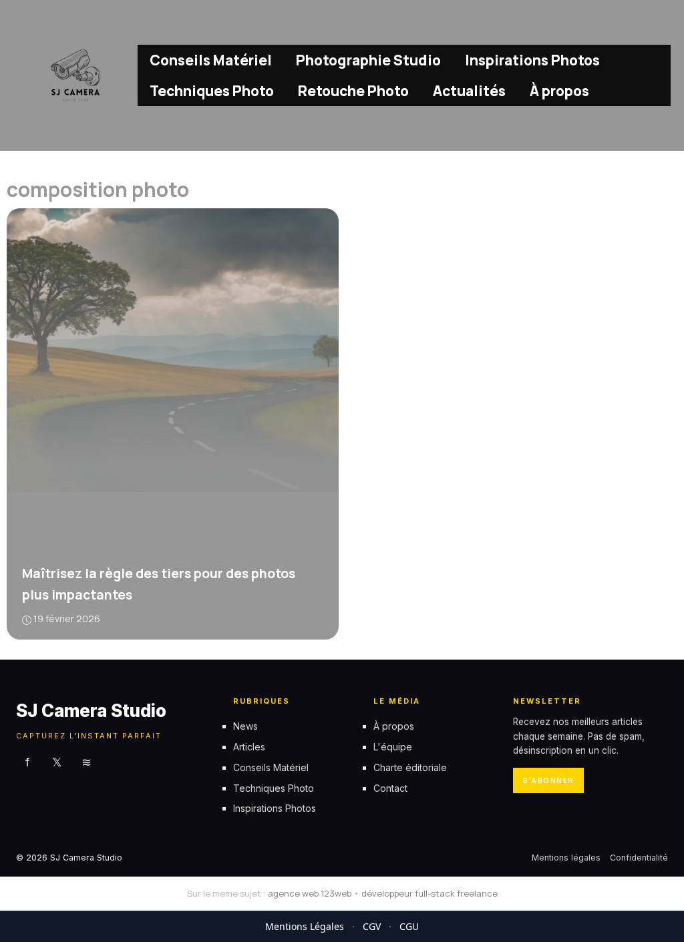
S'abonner (548, 780)
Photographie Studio (368, 60)
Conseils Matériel (211, 60)
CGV (372, 926)
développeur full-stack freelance (429, 893)
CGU (409, 926)
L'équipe (392, 746)
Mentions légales (566, 858)
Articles (249, 746)
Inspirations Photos (532, 60)
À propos (559, 90)
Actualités (469, 90)
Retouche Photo (353, 90)
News (245, 726)
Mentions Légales (304, 926)
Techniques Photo (212, 90)
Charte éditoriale (410, 767)
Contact (390, 788)
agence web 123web (309, 893)
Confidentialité (639, 858)
